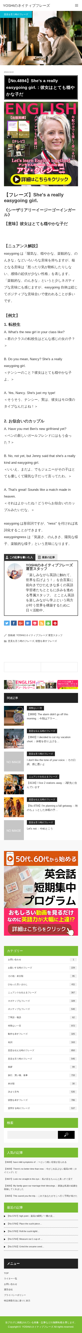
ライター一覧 (10, 1278)
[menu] (76, 5)
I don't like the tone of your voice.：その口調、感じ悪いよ (51, 762)
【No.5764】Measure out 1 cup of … (25, 1239)
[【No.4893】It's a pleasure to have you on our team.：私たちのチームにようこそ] (22, 667)
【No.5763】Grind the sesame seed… (25, 1246)
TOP (6, 1273)
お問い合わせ (41, 959)
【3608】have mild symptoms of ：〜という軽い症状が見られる (35, 1162)
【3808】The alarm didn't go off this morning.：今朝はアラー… (47, 716)
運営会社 (8, 1289)
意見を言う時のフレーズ (16, 14)
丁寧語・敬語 (41, 1017)
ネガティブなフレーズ (41, 1001)
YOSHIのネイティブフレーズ (26, 5)
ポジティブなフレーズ (41, 1009)
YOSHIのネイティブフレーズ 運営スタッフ (39, 635)
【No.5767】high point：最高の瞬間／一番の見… (31, 1216)
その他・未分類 (41, 976)
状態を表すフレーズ (46, 641)
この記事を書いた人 (21, 557)
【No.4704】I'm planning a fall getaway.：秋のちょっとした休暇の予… (52, 807)
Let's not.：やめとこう (40, 828)
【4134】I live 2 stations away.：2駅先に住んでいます (52, 785)
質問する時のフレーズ (41, 1108)
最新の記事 (48, 557)
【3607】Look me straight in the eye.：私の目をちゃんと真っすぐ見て (38, 1179)
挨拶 (41, 1067)
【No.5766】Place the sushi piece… (24, 1223)
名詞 (41, 1042)
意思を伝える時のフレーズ (42, 731)
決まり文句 (41, 1091)
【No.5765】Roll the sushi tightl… (23, 1231)
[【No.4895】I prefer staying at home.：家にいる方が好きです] (59, 667)
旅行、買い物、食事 (41, 1075)
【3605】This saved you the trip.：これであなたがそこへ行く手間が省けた (40, 1196)
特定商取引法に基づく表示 (17, 1300)
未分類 (41, 1083)
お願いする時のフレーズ (41, 967)
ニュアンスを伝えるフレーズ (43, 776)
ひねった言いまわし (41, 984)
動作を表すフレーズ (41, 1034)
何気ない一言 (35, 708)
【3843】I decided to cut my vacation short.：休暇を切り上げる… (48, 739)
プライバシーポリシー (15, 1295)
